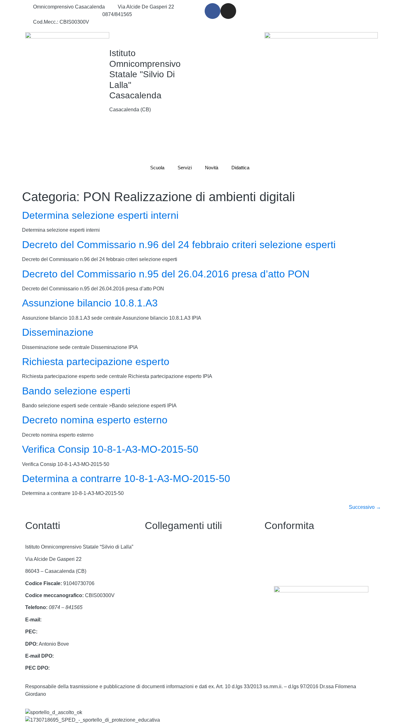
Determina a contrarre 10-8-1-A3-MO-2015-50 (126, 478)
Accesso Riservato (166, 619)
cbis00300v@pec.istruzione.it (72, 631)
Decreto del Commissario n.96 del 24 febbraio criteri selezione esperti (179, 244)
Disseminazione (58, 332)
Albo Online (158, 583)
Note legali (276, 571)
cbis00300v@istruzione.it (61, 14)
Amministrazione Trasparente (177, 559)
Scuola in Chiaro (163, 571)
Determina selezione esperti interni (100, 215)
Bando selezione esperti (76, 391)
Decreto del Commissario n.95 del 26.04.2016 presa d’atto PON (165, 274)
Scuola (157, 167)
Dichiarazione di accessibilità (297, 559)
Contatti (153, 547)
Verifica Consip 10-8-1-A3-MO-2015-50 (110, 449)
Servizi (185, 167)
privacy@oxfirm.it (74, 656)
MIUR (151, 595)
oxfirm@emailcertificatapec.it (83, 668)
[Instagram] (228, 11)
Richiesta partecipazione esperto (95, 361)
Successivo (365, 507)
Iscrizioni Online (163, 607)
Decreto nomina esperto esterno (94, 420)
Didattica (240, 167)
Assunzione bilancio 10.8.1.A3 (90, 303)
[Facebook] (212, 11)
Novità (211, 167)
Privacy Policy (280, 547)
